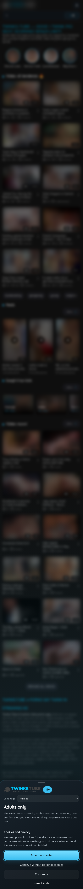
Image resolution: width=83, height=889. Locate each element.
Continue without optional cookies (41, 865)
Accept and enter (42, 855)
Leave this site (42, 882)
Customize (41, 874)
